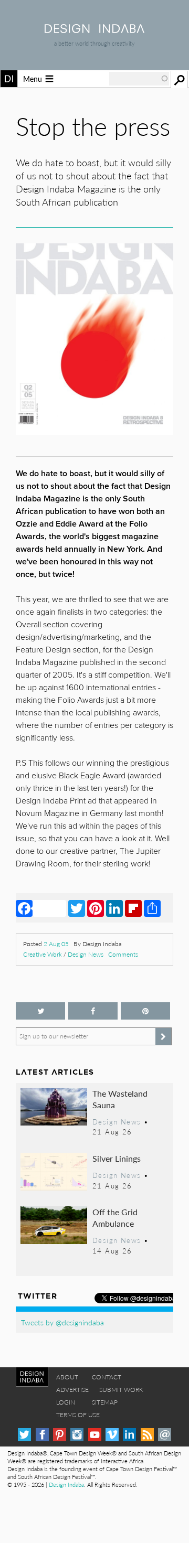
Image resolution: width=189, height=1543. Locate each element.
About (67, 1377)
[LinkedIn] (114, 908)
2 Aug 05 (56, 943)
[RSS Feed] (147, 1434)
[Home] (94, 30)
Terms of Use (78, 1414)
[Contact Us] (164, 1434)
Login (65, 1402)
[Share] (152, 908)
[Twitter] (76, 908)
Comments (123, 954)
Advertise (72, 1389)
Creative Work (42, 954)
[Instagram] (76, 1434)
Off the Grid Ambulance (115, 1217)
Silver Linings (116, 1158)
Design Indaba (66, 1484)
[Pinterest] (95, 908)
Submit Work (121, 1389)
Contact (106, 1377)
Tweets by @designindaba (62, 1322)
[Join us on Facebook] (93, 1011)
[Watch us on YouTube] (94, 1434)
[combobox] (139, 78)
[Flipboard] (133, 908)
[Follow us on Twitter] (40, 1011)
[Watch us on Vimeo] (112, 1434)
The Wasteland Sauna (120, 1099)
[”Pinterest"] (145, 1011)
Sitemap (105, 1402)
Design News (85, 954)
